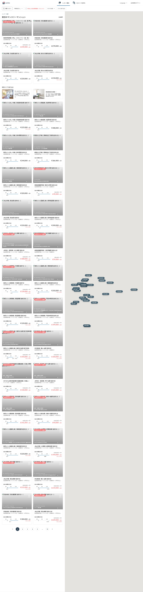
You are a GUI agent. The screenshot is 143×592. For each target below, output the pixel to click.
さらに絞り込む (61, 8)
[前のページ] (12, 529)
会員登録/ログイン (135, 3)
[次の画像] (30, 28)
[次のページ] (52, 529)
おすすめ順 (50, 8)
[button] (110, 283)
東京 (7, 14)
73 (47, 529)
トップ (3, 14)
